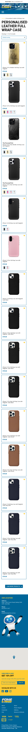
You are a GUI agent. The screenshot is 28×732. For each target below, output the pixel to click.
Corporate (4, 710)
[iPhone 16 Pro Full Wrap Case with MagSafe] (14, 91)
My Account (22, 6)
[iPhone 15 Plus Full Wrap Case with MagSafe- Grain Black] (14, 318)
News (15, 705)
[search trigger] (15, 6)
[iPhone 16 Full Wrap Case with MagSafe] (14, 209)
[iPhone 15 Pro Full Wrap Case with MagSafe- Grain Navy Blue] (14, 558)
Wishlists (19, 6)
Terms (10, 725)
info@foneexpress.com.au (8, 613)
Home (3, 18)
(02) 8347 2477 (6, 608)
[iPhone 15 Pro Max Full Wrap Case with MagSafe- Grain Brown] (14, 455)
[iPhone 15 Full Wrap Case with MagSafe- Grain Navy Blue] (14, 490)
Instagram (10, 691)
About (3, 705)
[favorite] (24, 43)
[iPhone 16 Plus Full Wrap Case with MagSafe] (14, 246)
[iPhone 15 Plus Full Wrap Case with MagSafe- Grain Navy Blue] (14, 524)
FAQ (3, 712)
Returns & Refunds (19, 712)
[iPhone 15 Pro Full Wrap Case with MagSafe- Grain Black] (14, 353)
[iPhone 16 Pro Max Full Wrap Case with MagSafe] (14, 169)
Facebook (3, 691)
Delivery (16, 710)
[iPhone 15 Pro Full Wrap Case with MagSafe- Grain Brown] (14, 421)
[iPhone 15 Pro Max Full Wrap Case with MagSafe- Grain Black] (14, 387)
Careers (15, 725)
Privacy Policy (5, 725)
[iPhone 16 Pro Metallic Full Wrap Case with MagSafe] (14, 53)
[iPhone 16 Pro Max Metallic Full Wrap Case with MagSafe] (14, 129)
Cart (25, 6)
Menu (3, 12)
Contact (4, 707)
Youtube (6, 691)
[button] (14, 657)
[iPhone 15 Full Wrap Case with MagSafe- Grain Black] (14, 284)
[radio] (4, 74)
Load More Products (13, 586)
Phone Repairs (18, 707)
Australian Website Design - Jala (9, 728)
